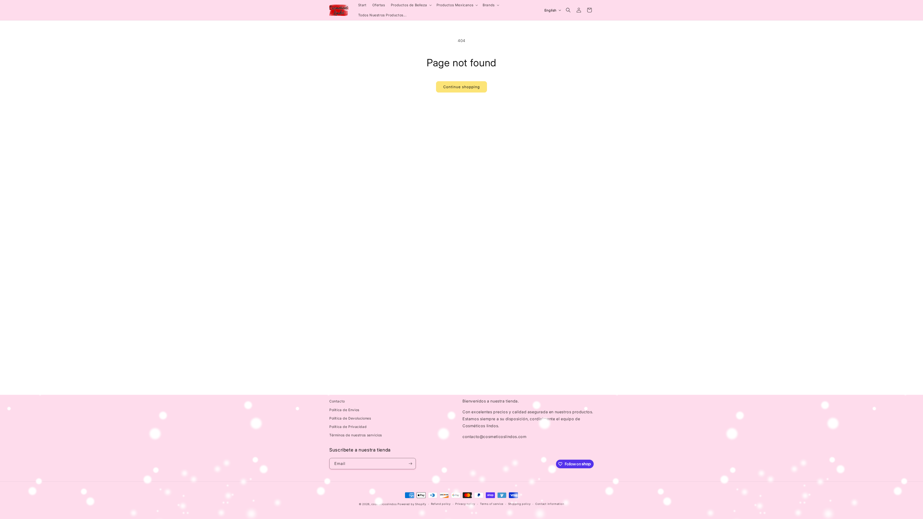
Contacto (337, 401)
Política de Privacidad (348, 427)
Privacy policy (465, 504)
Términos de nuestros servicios (355, 435)
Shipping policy (519, 504)
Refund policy (441, 504)
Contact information (549, 504)
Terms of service (491, 504)
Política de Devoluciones (350, 418)
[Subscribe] (410, 463)
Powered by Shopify (412, 504)
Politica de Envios (344, 410)
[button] (411, 5)
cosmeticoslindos (384, 504)
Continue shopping (461, 87)
